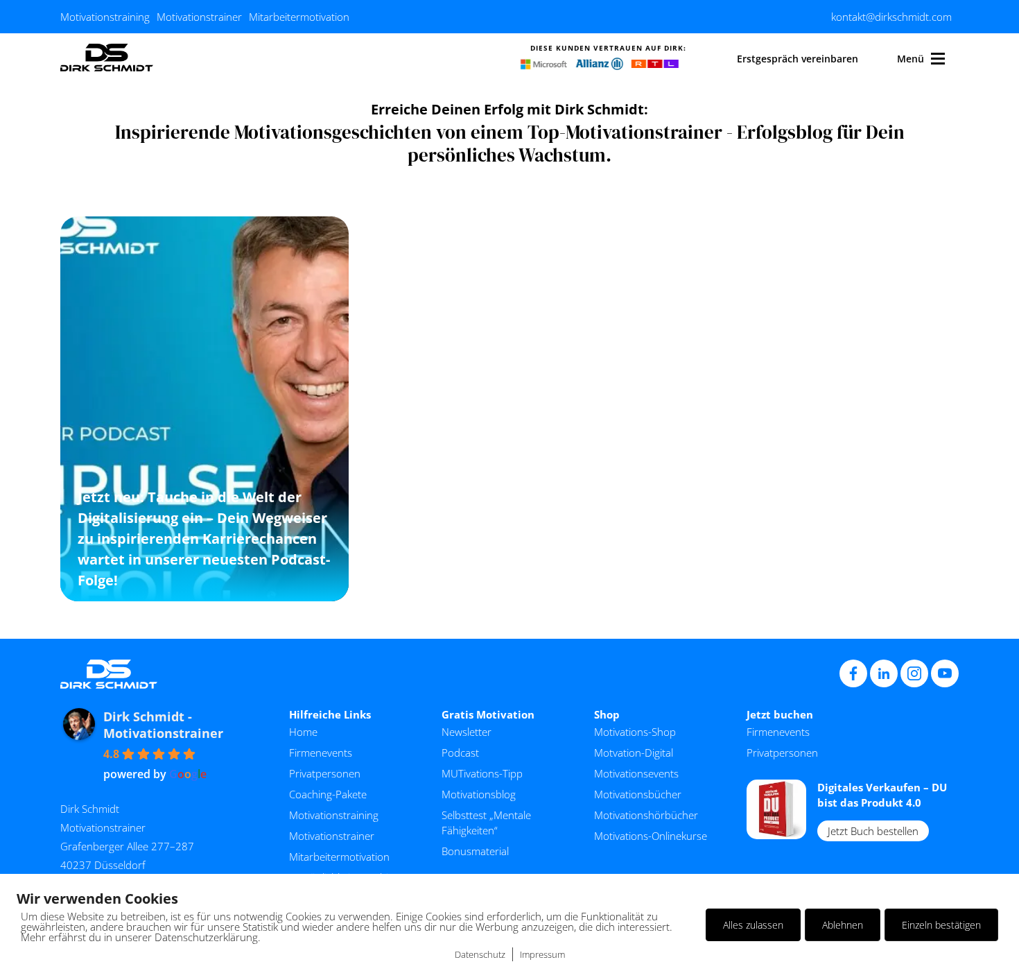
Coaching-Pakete (328, 794)
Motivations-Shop (635, 732)
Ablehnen (842, 924)
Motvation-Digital (633, 752)
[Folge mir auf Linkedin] (884, 673)
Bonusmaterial (475, 851)
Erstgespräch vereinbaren (797, 58)
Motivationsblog (479, 794)
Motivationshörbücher (646, 815)
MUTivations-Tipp (482, 773)
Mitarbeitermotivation (299, 17)
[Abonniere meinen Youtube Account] (945, 673)
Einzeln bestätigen (941, 924)
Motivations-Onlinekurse (650, 836)
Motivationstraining (105, 17)
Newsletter (466, 732)
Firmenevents (320, 752)
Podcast (460, 752)
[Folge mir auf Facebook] (853, 673)
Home (303, 732)
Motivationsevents (636, 773)
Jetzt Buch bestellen (873, 831)
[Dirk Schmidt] (106, 58)
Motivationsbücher (637, 794)
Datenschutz (480, 954)
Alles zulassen (753, 924)
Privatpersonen (324, 773)
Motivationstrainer (199, 17)
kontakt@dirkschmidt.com (891, 17)
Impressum (542, 954)
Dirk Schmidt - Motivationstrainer (163, 724)
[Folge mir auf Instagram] (914, 673)
